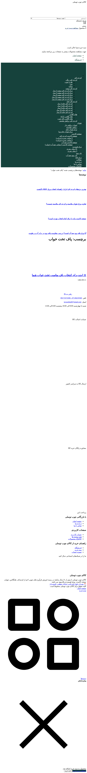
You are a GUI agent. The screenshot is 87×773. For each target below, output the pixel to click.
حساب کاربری (76, 535)
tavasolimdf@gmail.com (72, 302)
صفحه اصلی (77, 56)
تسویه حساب (77, 552)
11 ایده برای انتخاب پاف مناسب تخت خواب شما (59, 275)
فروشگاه (78, 60)
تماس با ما (78, 526)
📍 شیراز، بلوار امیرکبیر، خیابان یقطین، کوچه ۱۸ (67, 584)
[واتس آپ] (84, 562)
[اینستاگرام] (84, 571)
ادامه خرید (68, 771)
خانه (84, 170)
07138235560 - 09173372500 (71, 298)
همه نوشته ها (77, 537)
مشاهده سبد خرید (79, 771)
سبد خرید (78, 550)
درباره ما (78, 523)
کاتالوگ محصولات (75, 539)
